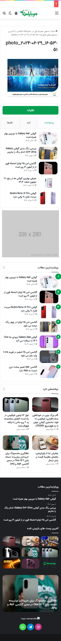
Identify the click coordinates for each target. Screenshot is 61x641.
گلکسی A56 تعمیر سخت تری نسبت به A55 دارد (23, 368)
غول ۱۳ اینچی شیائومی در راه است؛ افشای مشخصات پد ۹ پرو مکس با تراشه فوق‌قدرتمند (16, 420)
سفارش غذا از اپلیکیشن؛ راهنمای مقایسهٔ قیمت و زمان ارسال (46, 457)
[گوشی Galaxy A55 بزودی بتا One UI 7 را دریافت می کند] (49, 341)
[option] (30, 593)
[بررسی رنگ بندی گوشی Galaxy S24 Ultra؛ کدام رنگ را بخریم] (48, 153)
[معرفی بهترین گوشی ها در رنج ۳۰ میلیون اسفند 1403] (48, 183)
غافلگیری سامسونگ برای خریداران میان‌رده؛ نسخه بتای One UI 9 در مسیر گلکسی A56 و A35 (17, 459)
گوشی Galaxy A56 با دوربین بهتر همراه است (20, 135)
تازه (28, 123)
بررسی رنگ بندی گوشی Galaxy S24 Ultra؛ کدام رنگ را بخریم (21, 150)
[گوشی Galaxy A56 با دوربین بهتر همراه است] (48, 138)
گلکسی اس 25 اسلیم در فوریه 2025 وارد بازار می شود (20, 353)
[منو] (56, 14)
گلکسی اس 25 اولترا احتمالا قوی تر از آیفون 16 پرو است (20, 165)
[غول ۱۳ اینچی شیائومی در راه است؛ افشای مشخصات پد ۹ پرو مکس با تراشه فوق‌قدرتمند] (16, 404)
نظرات (30, 110)
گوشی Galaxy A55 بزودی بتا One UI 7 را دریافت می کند (20, 339)
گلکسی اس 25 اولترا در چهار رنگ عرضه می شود (21, 324)
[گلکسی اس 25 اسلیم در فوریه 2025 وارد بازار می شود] (49, 356)
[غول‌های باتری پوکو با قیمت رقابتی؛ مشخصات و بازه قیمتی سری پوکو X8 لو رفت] (11, 564)
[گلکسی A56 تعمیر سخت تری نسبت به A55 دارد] (49, 371)
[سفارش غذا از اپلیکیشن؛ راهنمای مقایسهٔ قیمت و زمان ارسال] (45, 442)
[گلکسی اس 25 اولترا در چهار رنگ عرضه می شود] (49, 326)
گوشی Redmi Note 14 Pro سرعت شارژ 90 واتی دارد (23, 195)
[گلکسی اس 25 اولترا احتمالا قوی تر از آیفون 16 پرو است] (48, 168)
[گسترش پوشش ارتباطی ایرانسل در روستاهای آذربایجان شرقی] (49, 541)
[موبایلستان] (28, 13)
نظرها (10, 123)
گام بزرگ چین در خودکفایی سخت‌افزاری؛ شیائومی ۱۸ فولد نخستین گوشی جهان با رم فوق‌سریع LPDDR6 (45, 420)
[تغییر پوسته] (10, 14)
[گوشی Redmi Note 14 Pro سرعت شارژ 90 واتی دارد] (48, 198)
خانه (53, 31)
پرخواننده (49, 123)
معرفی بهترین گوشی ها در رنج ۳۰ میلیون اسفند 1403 (20, 180)
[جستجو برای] (4, 14)
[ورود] (16, 14)
